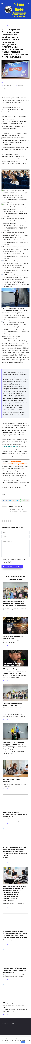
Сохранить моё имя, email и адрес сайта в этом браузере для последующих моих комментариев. (15, 561)
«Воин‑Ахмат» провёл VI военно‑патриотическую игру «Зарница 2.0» (15, 814)
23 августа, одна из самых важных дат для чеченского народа (13, 1005)
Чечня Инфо (19, 6)
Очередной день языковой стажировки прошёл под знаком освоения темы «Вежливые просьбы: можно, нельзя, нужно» (15, 934)
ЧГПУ (4, 495)
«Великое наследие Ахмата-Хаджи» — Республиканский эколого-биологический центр (14, 603)
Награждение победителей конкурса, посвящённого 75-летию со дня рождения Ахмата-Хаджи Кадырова (15, 746)
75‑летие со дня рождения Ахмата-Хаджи (13, 637)
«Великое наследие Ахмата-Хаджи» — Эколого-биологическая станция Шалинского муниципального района (14, 708)
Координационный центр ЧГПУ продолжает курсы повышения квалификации (14, 970)
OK (23, 1042)
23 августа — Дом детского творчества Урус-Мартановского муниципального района (15, 671)
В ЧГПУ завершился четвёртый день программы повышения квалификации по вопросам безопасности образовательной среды (15, 851)
